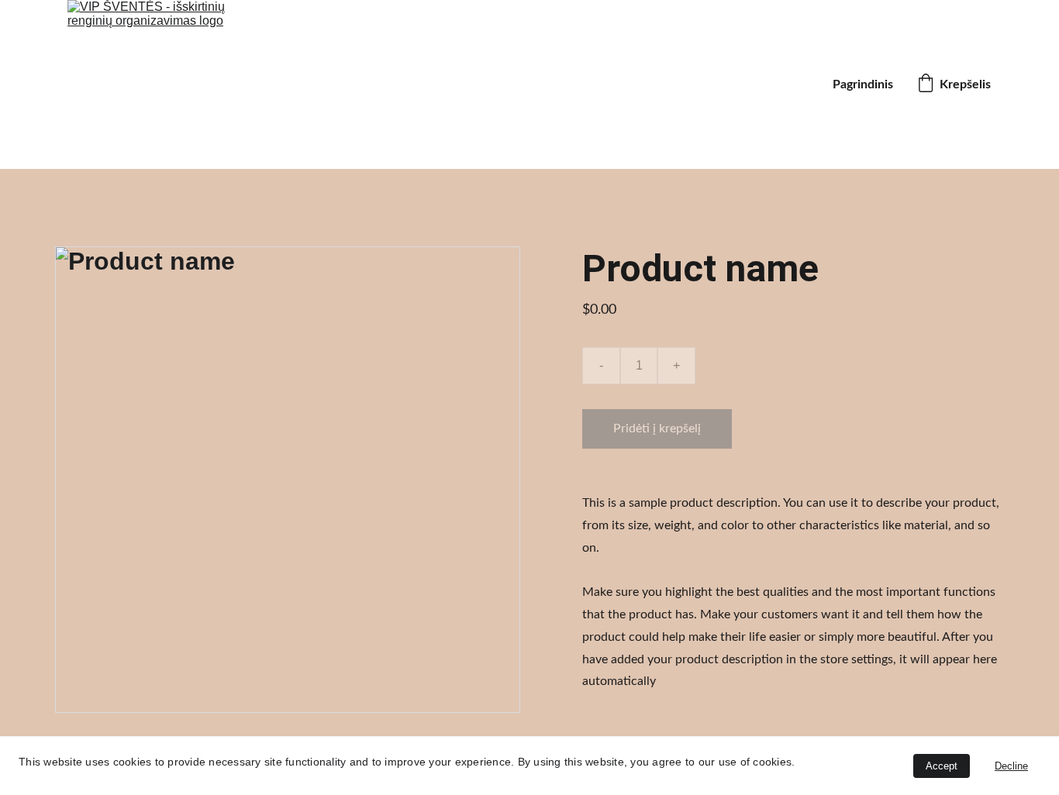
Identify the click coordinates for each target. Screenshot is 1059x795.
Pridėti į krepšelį (657, 428)
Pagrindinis (863, 84)
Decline (1011, 766)
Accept (941, 766)
